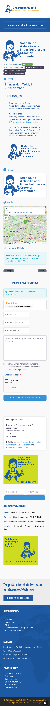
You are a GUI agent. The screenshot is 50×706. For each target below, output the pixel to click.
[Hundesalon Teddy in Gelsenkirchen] (25, 222)
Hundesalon (27, 64)
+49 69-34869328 (13, 651)
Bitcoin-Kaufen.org (13, 681)
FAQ (6, 616)
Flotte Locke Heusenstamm (24, 512)
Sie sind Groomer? (13, 630)
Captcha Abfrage (13, 374)
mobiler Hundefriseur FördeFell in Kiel (26, 517)
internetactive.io (12, 687)
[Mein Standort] (32, 212)
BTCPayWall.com (12, 684)
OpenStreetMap (33, 243)
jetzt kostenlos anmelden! (27, 122)
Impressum (10, 622)
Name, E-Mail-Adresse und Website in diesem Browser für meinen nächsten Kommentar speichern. (23, 367)
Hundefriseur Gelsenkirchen (15, 71)
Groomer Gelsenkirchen (34, 67)
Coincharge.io (11, 679)
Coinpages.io (10, 676)
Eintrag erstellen (18, 598)
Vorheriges (9, 271)
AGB (7, 625)
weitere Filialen (16, 248)
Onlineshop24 (37, 703)
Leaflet (17, 243)
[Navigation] (45, 9)
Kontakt (8, 619)
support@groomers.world (17, 654)
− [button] (6, 212)
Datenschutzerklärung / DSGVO (19, 627)
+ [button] (6, 208)
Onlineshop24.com (13, 673)
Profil (10, 79)
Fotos (10, 169)
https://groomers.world (16, 658)
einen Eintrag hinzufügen (17, 261)
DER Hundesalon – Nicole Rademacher (28, 521)
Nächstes (42, 271)
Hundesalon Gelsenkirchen (14, 74)
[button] (6, 51)
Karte (10, 202)
